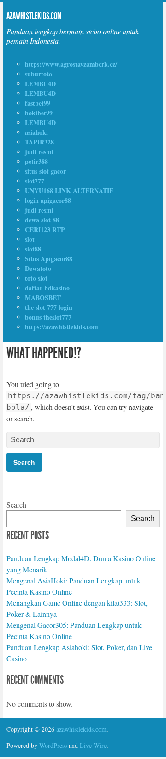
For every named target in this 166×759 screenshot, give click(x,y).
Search (16, 504)
